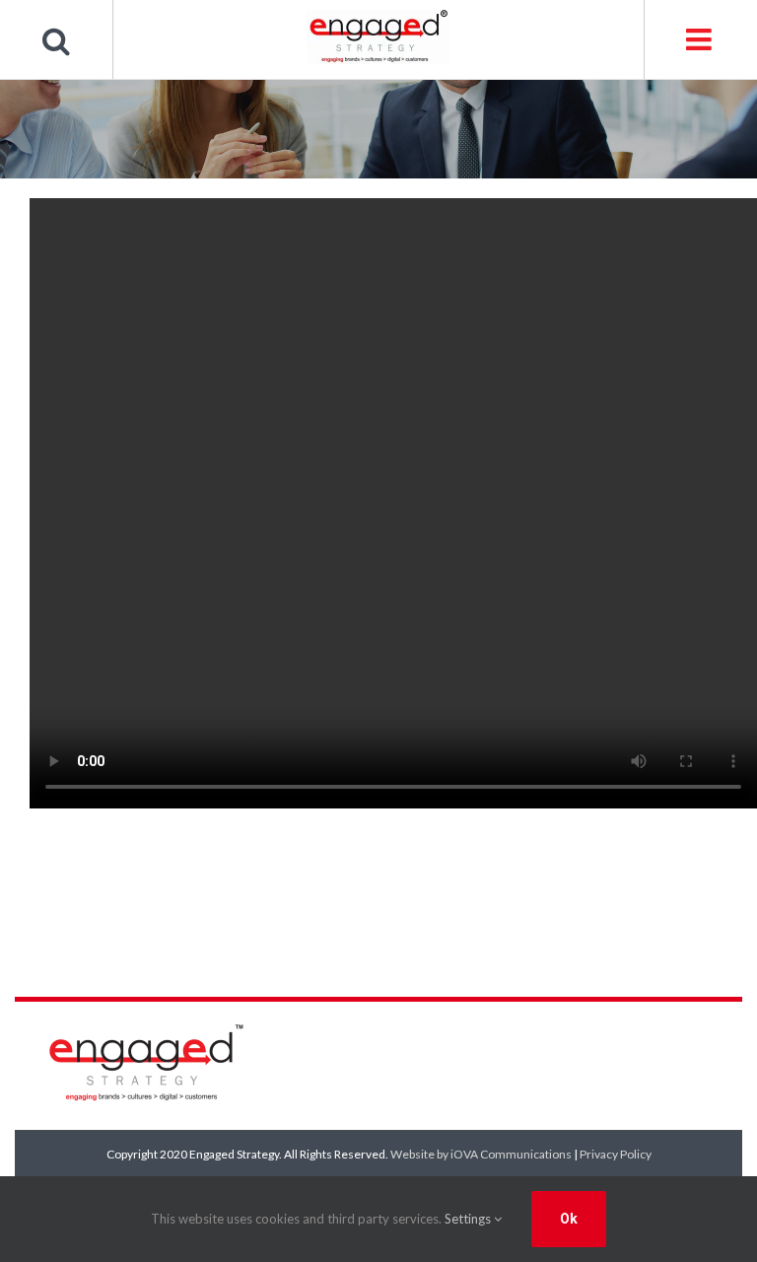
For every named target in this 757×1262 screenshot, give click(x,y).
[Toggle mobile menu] (700, 39)
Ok (569, 1219)
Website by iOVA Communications (481, 1154)
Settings (469, 1219)
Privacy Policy (616, 1154)
